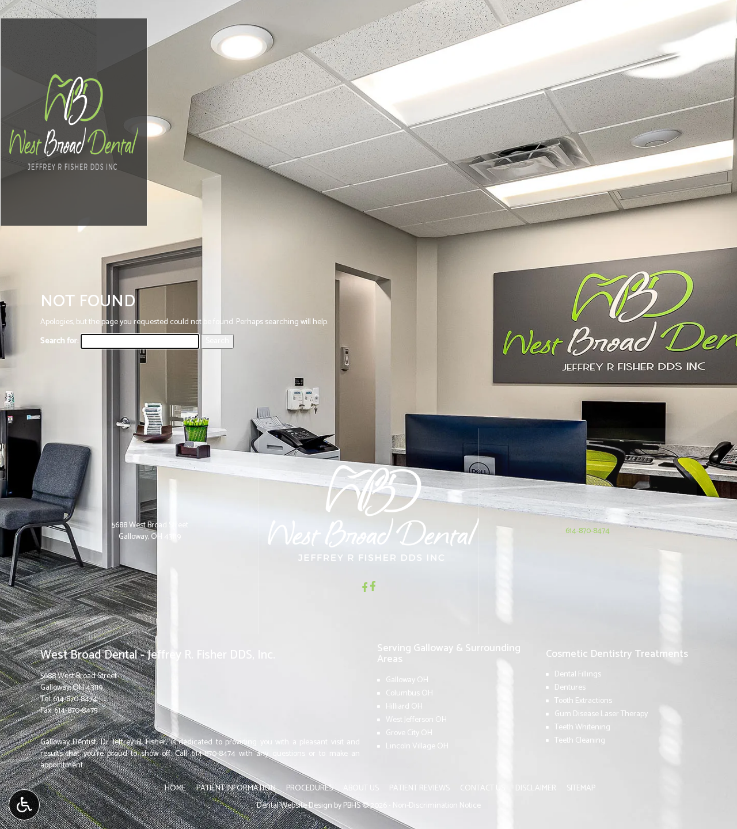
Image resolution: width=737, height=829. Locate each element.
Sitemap (581, 788)
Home (175, 788)
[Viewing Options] (24, 804)
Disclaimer (535, 788)
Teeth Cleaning (579, 740)
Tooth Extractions (583, 701)
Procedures (309, 788)
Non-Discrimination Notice (437, 805)
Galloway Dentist (68, 742)
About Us (361, 788)
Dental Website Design (294, 805)
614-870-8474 (75, 699)
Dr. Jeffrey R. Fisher (133, 742)
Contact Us (482, 788)
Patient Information (236, 788)
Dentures (570, 687)
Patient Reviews (419, 788)
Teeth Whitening (582, 727)
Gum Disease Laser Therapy (601, 714)
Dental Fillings (577, 674)
